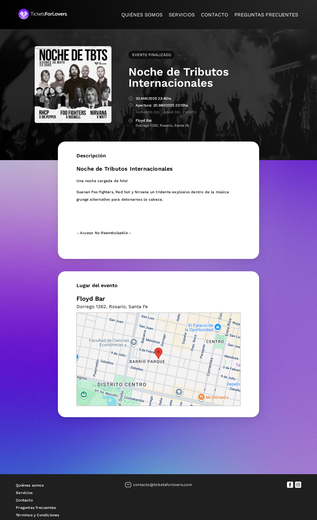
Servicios (182, 15)
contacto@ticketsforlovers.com (162, 485)
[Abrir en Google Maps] (158, 359)
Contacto (214, 15)
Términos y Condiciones (37, 515)
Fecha (130, 99)
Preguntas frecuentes (266, 15)
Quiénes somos (142, 15)
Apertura (130, 105)
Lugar (130, 121)
